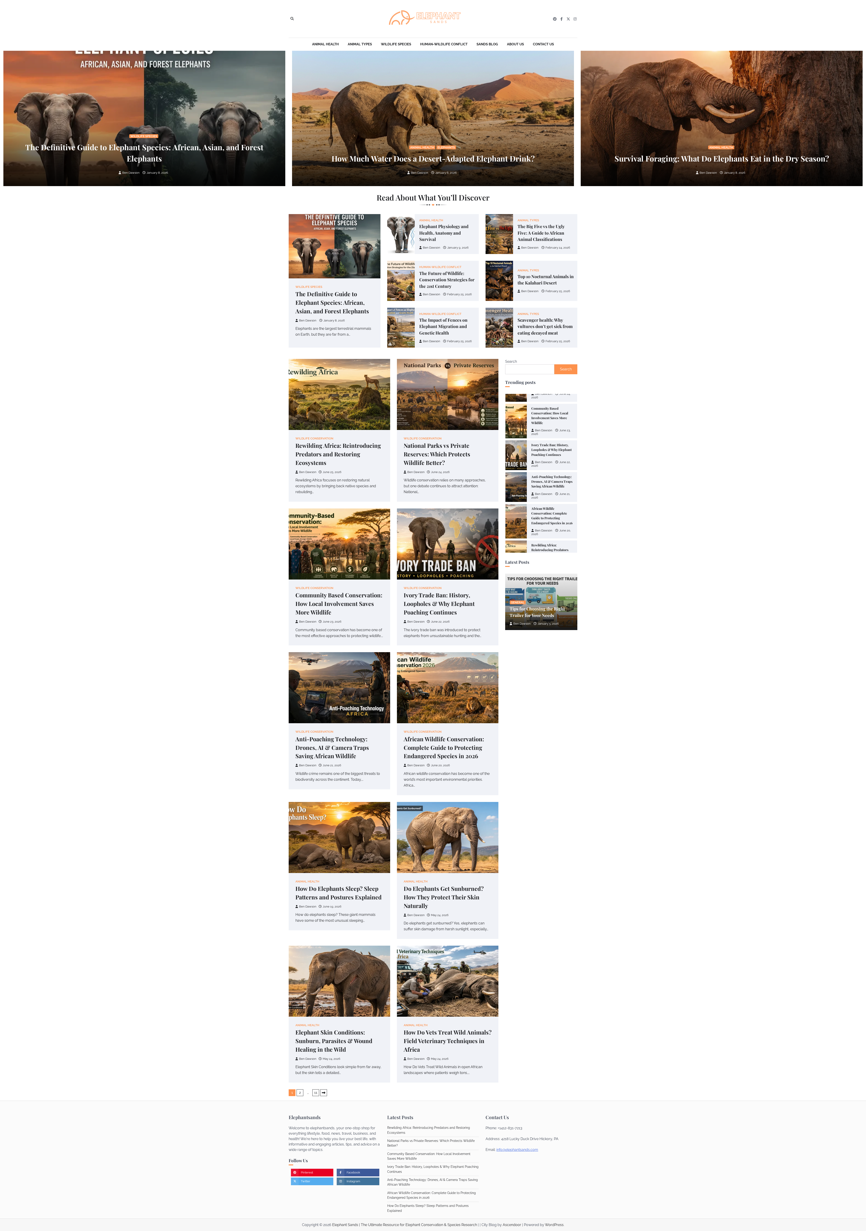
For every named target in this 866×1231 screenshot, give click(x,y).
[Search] (292, 19)
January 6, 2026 (446, 172)
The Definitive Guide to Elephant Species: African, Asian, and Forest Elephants (332, 302)
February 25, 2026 (459, 294)
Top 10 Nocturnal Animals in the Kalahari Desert (546, 279)
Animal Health (325, 44)
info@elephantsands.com (517, 1150)
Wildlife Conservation (314, 438)
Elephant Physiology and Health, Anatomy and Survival (443, 232)
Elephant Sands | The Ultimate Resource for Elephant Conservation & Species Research (404, 1225)
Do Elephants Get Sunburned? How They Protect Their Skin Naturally (444, 897)
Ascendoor (512, 1225)
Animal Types (360, 44)
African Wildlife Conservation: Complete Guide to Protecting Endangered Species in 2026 (444, 747)
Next (323, 1092)
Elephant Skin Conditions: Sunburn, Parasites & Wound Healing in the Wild (333, 1040)
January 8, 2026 (157, 172)
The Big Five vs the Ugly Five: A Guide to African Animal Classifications (541, 232)
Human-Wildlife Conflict (444, 44)
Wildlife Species (396, 44)
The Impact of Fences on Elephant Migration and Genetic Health (443, 326)
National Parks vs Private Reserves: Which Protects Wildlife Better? (437, 454)
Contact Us (543, 44)
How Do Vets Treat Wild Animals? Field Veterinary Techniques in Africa (448, 1040)
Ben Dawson (131, 172)
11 (315, 1092)
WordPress (554, 1225)
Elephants (446, 147)
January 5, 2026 (548, 623)
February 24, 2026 (558, 247)
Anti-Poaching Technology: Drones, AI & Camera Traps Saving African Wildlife (332, 747)
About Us (515, 44)
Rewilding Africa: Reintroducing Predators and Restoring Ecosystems (338, 454)
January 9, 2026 (458, 247)
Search (511, 361)
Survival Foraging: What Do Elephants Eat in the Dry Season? (722, 158)
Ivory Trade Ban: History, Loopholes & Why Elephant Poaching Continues (439, 603)
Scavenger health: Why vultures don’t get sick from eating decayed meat (545, 326)
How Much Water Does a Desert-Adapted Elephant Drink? (433, 158)
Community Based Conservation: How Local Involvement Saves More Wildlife (338, 603)
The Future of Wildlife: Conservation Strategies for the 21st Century (446, 279)
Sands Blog (487, 44)
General (518, 602)
